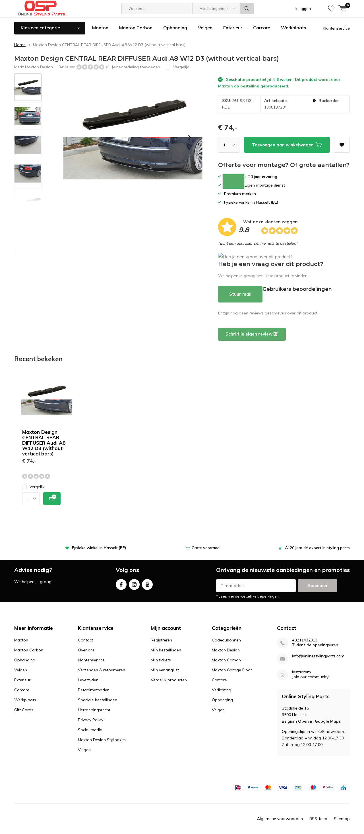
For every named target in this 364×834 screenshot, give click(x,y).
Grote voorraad (206, 547)
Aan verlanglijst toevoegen (342, 145)
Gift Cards (23, 709)
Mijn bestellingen (166, 650)
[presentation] (190, 137)
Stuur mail (240, 294)
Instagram (134, 584)
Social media (90, 729)
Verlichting (221, 689)
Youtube (147, 584)
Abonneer (317, 585)
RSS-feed (318, 818)
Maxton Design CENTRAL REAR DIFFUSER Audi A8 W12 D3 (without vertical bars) (43, 443)
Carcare (261, 27)
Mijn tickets (161, 660)
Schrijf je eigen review (250, 334)
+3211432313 (304, 640)
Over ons (86, 650)
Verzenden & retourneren (101, 669)
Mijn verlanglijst (165, 669)
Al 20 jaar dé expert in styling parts (317, 547)
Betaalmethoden (93, 689)
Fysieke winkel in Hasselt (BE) (99, 547)
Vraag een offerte (233, 181)
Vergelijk (37, 487)
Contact (85, 640)
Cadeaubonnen (226, 640)
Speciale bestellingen (97, 699)
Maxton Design (39, 67)
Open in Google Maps (319, 721)
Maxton (100, 27)
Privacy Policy (90, 719)
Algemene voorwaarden (280, 818)
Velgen (205, 27)
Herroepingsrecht (94, 709)
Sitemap (342, 818)
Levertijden (88, 679)
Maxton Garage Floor (232, 669)
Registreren (161, 640)
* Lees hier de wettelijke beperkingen (247, 596)
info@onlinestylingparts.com (318, 656)
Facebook (121, 584)
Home (20, 44)
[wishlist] (331, 8)
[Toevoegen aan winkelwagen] (52, 498)
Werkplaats (293, 27)
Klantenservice (336, 28)
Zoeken (247, 8)
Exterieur (232, 27)
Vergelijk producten (169, 679)
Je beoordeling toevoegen (135, 67)
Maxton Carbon (135, 27)
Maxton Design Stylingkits (102, 739)
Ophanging (175, 27)
